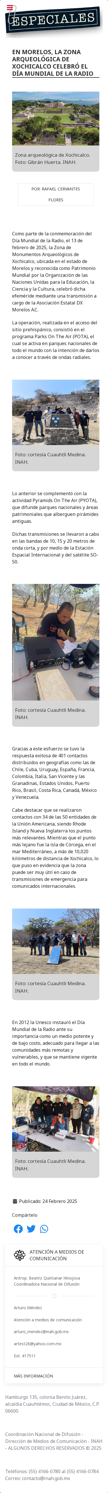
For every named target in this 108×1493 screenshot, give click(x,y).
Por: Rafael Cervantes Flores (55, 194)
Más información (33, 1376)
